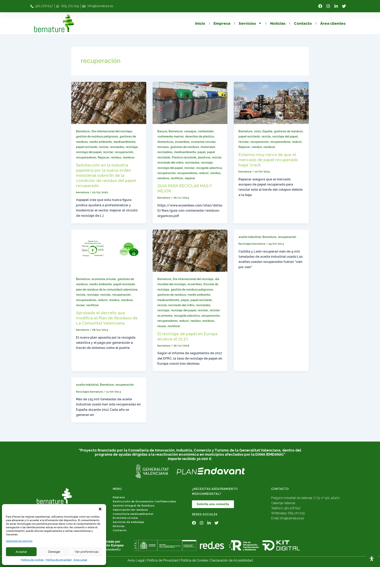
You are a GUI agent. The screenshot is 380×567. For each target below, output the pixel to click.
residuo (116, 157)
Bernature (83, 131)
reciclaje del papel (88, 152)
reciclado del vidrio (170, 162)
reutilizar (177, 178)
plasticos (204, 157)
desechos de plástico (199, 136)
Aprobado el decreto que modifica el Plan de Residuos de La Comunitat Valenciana (107, 318)
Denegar (54, 552)
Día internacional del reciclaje (111, 131)
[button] (100, 509)
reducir (204, 173)
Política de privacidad (58, 559)
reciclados (117, 147)
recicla (103, 147)
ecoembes (182, 141)
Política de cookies (32, 559)
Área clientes (333, 23)
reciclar (108, 152)
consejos (190, 131)
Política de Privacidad (162, 560)
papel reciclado (86, 147)
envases (163, 147)
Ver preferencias (87, 552)
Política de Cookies (194, 560)
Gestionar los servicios (19, 541)
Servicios (247, 23)
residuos (128, 157)
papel (201, 152)
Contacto (303, 23)
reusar (80, 305)
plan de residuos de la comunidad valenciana (106, 289)
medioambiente (124, 141)
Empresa (222, 23)
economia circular (203, 141)
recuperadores (86, 157)
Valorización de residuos (130, 509)
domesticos (165, 141)
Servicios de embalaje (128, 522)
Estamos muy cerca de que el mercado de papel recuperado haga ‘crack (268, 159)
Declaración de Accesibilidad (232, 560)
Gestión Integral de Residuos (133, 505)
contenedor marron (170, 136)
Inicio (200, 23)
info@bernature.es (292, 518)
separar (190, 178)
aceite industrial (249, 237)
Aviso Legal (80, 559)
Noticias (278, 23)
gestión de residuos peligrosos (97, 136)
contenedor (206, 131)
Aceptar (21, 552)
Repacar (103, 157)
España (267, 131)
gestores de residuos (184, 147)
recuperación (124, 152)
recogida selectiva (209, 167)
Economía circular (125, 517)
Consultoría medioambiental (133, 513)
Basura (162, 131)
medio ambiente (100, 141)
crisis (257, 131)
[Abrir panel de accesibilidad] (371, 558)
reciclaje (132, 147)
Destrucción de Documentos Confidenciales (144, 501)
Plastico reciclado (184, 157)
